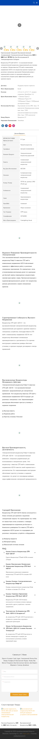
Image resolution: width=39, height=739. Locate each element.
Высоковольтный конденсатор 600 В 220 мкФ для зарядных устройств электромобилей (28, 724)
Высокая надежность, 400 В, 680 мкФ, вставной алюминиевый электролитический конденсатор (9, 724)
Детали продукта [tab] (19, 133)
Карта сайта (26, 733)
